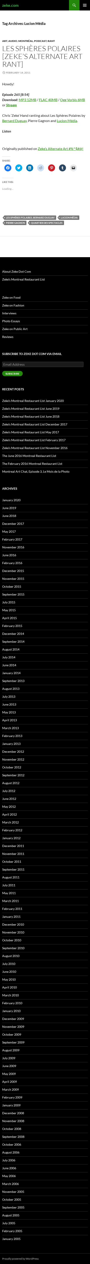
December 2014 (13, 633)
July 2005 (8, 1223)
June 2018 (9, 516)
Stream (11, 105)
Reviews (7, 337)
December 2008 (13, 1113)
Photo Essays (11, 321)
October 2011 (11, 861)
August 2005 (10, 1215)
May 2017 (9, 531)
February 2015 (12, 626)
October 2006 (11, 1144)
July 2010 (8, 964)
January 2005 (11, 1239)
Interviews (9, 313)
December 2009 (13, 1019)
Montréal (25, 41)
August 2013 (10, 689)
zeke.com (10, 5)
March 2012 (10, 822)
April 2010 (9, 987)
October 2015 (11, 586)
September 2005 (13, 1207)
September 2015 (13, 594)
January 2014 (11, 673)
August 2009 (10, 1050)
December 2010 (13, 924)
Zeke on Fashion (13, 305)
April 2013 (9, 720)
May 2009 (9, 1074)
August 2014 (10, 649)
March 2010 (10, 995)
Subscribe (12, 373)
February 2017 (12, 539)
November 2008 (13, 1121)
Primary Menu (85, 5)
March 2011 (10, 901)
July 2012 (8, 791)
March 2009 (10, 1089)
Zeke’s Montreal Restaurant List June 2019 (30, 408)
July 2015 (8, 602)
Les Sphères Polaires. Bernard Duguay (30, 217)
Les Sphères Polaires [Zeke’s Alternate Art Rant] (42, 56)
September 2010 (13, 948)
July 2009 (8, 1058)
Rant (51, 41)
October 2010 (11, 940)
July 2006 (8, 1160)
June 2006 (9, 1168)
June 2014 (9, 665)
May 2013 (9, 712)
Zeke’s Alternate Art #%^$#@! (60, 148)
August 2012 (10, 783)
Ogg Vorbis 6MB (72, 100)
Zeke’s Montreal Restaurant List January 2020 (33, 401)
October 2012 (11, 767)
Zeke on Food (11, 297)
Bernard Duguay (14, 121)
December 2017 (13, 523)
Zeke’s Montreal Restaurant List (23, 279)
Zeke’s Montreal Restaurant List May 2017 (30, 432)
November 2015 (13, 578)
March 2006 (10, 1184)
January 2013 (11, 744)
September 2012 (13, 775)
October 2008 (11, 1129)
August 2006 (10, 1152)
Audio (12, 41)
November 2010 (13, 932)
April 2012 (9, 814)
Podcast (40, 41)
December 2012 (13, 751)
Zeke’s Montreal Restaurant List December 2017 (34, 424)
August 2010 (10, 956)
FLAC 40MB (48, 100)
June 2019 (9, 508)
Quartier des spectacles (46, 222)
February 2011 (12, 909)
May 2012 (9, 806)
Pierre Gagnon (15, 222)
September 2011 (13, 869)
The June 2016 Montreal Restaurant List (29, 456)
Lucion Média (67, 121)
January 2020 (11, 500)
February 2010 (12, 1003)
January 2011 (11, 916)
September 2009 (13, 1042)
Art (4, 41)
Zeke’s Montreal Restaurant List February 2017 (34, 440)
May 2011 (9, 893)
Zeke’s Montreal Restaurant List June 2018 (30, 416)
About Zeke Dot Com (16, 271)
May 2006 (9, 1176)
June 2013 (9, 704)
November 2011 (13, 854)
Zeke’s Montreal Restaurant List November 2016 (35, 448)
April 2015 (9, 618)
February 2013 (12, 736)
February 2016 (12, 563)
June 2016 (9, 555)
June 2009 (9, 1066)
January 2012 (11, 838)
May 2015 (9, 610)
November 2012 (13, 759)
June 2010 (9, 971)
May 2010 (9, 979)
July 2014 (8, 657)
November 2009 (13, 1026)
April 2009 (9, 1081)
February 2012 (12, 830)
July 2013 (8, 696)
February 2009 (12, 1097)
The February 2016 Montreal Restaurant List (32, 463)
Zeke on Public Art (15, 329)
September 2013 (13, 681)
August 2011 (10, 877)
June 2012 (9, 799)
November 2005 (13, 1191)
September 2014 (13, 641)
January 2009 (11, 1105)
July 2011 (8, 885)
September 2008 (13, 1136)
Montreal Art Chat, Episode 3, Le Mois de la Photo (35, 471)
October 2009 (11, 1034)
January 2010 (11, 1011)
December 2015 (13, 571)
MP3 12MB (27, 100)
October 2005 (11, 1199)
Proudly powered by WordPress (20, 1258)
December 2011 (13, 846)
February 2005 (12, 1231)
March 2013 (10, 728)
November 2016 (13, 547)
